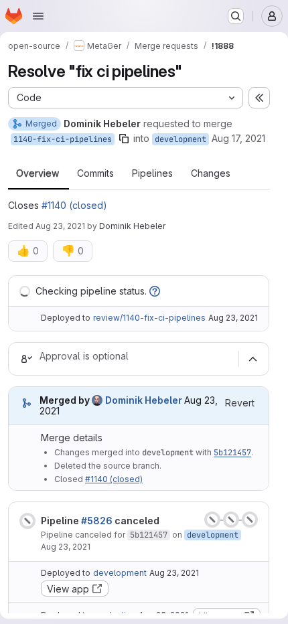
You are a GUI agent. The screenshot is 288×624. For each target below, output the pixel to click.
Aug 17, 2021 (238, 138)
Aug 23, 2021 (60, 226)
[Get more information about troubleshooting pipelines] (154, 291)
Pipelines (152, 173)
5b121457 (232, 452)
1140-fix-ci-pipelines (62, 139)
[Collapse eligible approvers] (252, 359)
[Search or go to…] (236, 16)
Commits (95, 173)
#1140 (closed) (74, 205)
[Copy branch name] (124, 139)
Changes (210, 173)
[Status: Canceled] (27, 521)
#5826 (97, 520)
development (180, 139)
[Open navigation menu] (38, 16)
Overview (37, 173)
